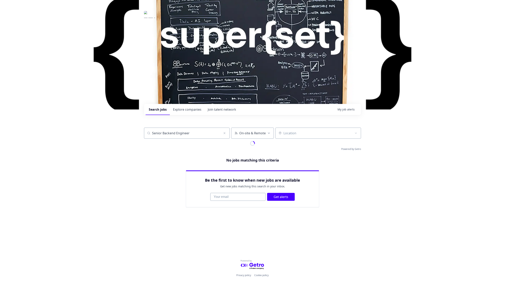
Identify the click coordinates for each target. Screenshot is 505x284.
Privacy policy (243, 275)
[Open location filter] (356, 133)
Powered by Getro (351, 149)
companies (187, 109)
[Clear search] (224, 133)
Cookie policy (261, 275)
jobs (158, 109)
